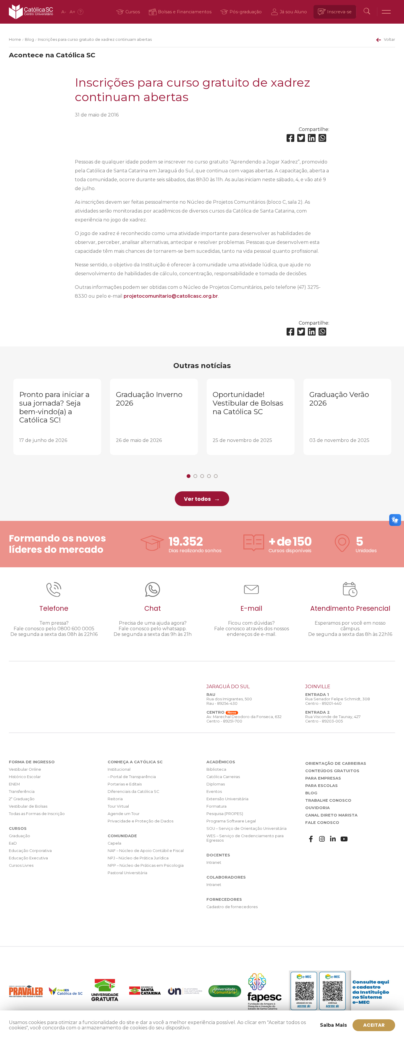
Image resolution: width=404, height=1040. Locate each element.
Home (15, 39)
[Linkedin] (312, 138)
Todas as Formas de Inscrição (37, 813)
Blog (29, 39)
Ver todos (197, 499)
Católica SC (31, 11)
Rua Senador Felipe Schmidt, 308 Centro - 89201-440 (337, 701)
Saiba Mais (333, 1025)
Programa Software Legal (231, 821)
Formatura (216, 806)
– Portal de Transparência (132, 777)
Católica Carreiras (223, 777)
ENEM (14, 784)
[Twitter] (301, 138)
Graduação (19, 836)
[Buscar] (367, 11)
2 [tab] (195, 476)
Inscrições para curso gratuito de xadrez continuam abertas (95, 39)
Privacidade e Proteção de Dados (140, 821)
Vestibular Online (25, 769)
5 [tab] (216, 476)
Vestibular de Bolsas (28, 806)
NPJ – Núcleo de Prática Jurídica (138, 858)
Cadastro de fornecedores (232, 907)
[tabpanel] (57, 417)
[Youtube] (344, 839)
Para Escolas (321, 785)
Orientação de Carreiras (335, 763)
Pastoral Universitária (127, 873)
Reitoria (115, 799)
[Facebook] (290, 138)
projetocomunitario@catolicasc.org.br (171, 296)
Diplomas (215, 784)
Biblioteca (216, 769)
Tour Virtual (118, 806)
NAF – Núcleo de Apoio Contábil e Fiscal (146, 850)
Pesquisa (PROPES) (224, 813)
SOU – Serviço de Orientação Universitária (246, 828)
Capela (114, 843)
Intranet (213, 862)
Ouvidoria (317, 808)
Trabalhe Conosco (328, 800)
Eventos (214, 791)
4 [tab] (209, 476)
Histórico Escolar (25, 777)
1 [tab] (188, 476)
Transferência (22, 791)
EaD (13, 843)
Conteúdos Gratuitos (332, 771)
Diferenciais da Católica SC (133, 791)
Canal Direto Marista (331, 815)
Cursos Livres (21, 865)
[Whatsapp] (322, 138)
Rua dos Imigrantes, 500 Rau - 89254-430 (229, 701)
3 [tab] (202, 476)
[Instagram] (322, 839)
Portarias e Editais (125, 784)
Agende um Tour (124, 813)
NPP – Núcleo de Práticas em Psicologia (146, 865)
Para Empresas (323, 778)
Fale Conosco (322, 822)
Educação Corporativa (30, 850)
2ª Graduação (22, 799)
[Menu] (386, 12)
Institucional (119, 769)
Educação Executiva (28, 858)
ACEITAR (374, 1025)
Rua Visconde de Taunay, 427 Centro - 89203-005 (333, 719)
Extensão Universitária (227, 799)
